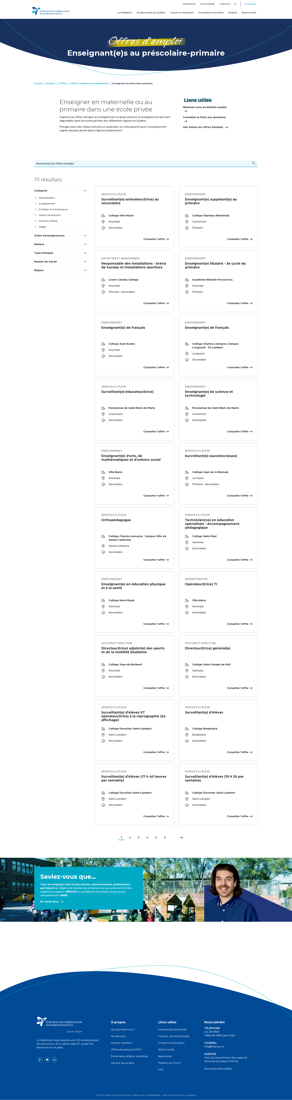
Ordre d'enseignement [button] (49, 235)
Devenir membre (121, 1042)
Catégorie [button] (40, 190)
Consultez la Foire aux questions (204, 117)
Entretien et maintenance (53, 209)
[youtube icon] (47, 1059)
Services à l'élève (48, 221)
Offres (62, 83)
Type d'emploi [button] (43, 253)
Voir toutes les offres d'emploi (203, 127)
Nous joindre (207, 4)
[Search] (237, 3)
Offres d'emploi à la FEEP (126, 1049)
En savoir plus (49, 901)
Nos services (118, 1036)
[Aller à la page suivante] (179, 837)
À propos (225, 4)
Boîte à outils (249, 12)
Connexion (250, 4)
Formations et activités (211, 12)
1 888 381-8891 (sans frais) (219, 1035)
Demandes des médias (217, 1068)
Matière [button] (39, 244)
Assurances (189, 4)
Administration (47, 198)
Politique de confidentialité (146, 1095)
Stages (42, 226)
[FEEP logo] (59, 1024)
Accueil (38, 83)
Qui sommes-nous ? (123, 1029)
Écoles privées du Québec (151, 12)
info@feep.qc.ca (214, 1046)
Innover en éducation (182, 12)
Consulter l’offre (154, 239)
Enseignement (47, 203)
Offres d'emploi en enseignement (89, 83)
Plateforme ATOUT (170, 1063)
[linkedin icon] (54, 1059)
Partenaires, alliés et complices (129, 1056)
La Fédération (124, 12)
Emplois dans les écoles (172, 1029)
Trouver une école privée (173, 1036)
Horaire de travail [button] (45, 261)
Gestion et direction (50, 215)
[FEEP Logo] (51, 11)
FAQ (160, 1069)
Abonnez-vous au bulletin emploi (205, 107)
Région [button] (38, 270)
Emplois (232, 12)
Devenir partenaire (122, 1063)
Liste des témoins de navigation (179, 1095)
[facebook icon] (40, 1059)
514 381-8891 (211, 1031)
